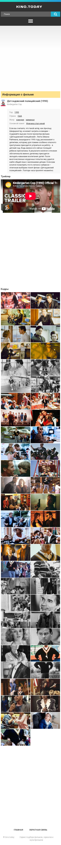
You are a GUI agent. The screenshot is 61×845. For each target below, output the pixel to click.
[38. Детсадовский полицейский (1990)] (45, 603)
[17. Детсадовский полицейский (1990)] (15, 435)
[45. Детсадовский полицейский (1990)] (15, 670)
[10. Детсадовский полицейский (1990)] (45, 367)
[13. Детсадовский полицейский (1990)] (15, 401)
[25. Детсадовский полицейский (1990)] (15, 502)
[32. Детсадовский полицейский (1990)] (45, 552)
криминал (30, 120)
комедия (20, 120)
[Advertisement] (30, 57)
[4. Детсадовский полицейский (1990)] (45, 317)
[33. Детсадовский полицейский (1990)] (15, 569)
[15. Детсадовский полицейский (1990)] (15, 418)
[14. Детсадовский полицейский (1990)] (45, 401)
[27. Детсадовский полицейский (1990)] (15, 519)
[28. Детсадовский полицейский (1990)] (45, 519)
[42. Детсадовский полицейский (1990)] (45, 636)
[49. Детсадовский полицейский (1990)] (15, 704)
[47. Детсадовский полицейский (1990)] (15, 687)
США (20, 116)
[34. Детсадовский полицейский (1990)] (45, 569)
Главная (18, 830)
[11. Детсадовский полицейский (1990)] (15, 384)
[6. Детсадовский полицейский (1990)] (45, 334)
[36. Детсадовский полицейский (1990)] (45, 586)
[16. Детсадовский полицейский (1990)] (45, 418)
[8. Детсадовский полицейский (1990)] (45, 351)
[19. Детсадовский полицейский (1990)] (15, 451)
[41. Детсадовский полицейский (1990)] (15, 636)
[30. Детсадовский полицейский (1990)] (45, 535)
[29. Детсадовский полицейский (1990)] (15, 535)
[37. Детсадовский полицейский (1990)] (15, 603)
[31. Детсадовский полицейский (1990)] (15, 552)
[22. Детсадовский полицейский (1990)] (45, 468)
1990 (17, 112)
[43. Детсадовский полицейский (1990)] (15, 653)
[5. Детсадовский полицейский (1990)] (15, 334)
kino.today (9, 837)
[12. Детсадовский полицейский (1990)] (45, 384)
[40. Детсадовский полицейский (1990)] (45, 619)
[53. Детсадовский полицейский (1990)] (15, 737)
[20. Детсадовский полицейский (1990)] (45, 451)
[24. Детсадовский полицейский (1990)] (45, 485)
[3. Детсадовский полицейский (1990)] (15, 317)
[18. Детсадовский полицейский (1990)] (45, 435)
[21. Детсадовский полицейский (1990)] (15, 468)
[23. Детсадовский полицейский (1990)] (15, 485)
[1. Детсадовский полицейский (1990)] (15, 300)
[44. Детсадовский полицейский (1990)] (45, 653)
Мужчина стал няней (35, 123)
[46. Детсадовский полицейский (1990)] (45, 670)
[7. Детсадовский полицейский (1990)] (15, 351)
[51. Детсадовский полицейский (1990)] (15, 720)
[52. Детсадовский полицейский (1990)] (45, 720)
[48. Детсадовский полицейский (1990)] (45, 687)
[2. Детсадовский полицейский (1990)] (45, 300)
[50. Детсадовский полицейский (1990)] (45, 704)
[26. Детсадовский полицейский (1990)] (45, 502)
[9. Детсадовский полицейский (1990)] (15, 367)
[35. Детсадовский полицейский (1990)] (15, 586)
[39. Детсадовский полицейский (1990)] (15, 619)
